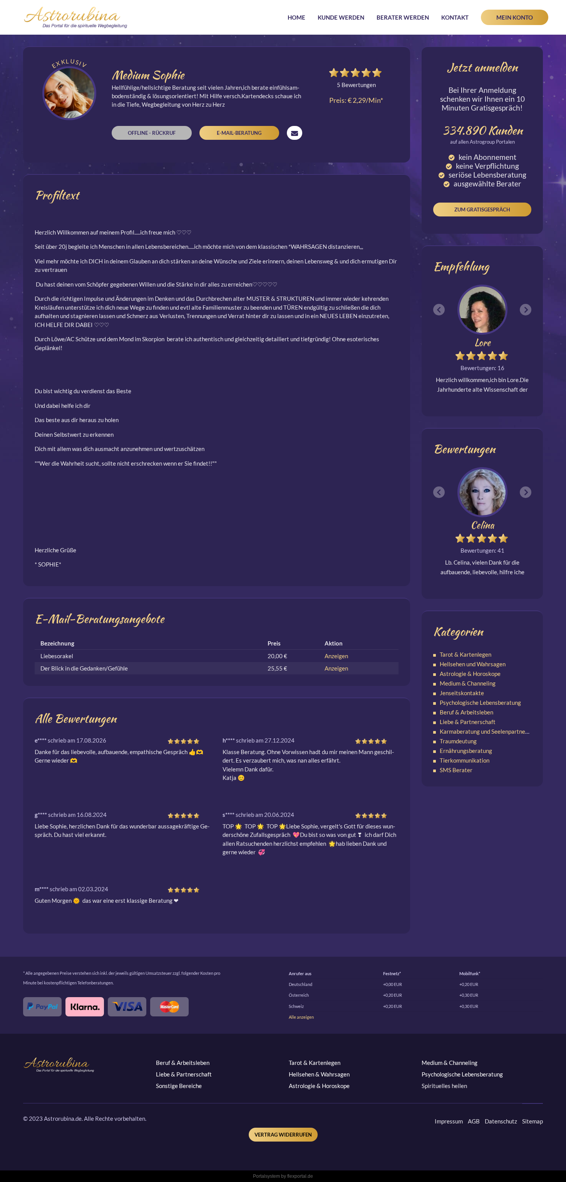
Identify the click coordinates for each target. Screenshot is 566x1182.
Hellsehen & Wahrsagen (319, 1074)
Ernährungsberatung (466, 750)
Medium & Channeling (468, 683)
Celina (482, 525)
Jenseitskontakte (462, 692)
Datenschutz (501, 1121)
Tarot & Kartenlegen (465, 654)
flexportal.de (300, 1176)
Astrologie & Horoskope (470, 673)
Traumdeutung (458, 741)
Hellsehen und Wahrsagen (473, 664)
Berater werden (403, 17)
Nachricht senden (294, 133)
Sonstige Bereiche (179, 1085)
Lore (482, 342)
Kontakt (455, 17)
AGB (474, 1121)
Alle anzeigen (301, 1016)
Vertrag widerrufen (283, 1135)
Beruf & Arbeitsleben (466, 712)
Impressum (449, 1121)
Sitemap (532, 1121)
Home (296, 17)
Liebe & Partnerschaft (468, 721)
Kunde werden (341, 17)
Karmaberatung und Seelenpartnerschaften (494, 731)
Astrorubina (75, 17)
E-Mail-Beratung (239, 133)
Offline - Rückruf (152, 133)
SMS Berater (456, 769)
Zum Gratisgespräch (482, 209)
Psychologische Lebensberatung (480, 702)
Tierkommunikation (464, 760)
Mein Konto (514, 17)
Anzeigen (336, 655)
